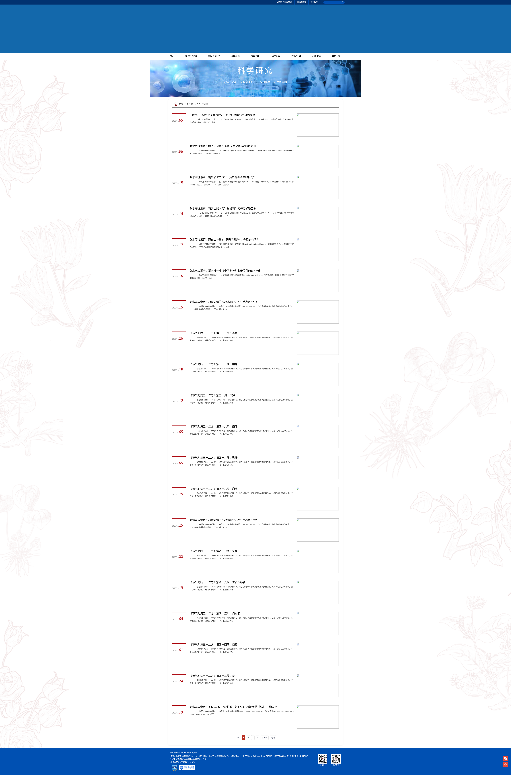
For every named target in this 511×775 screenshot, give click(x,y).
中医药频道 (301, 2)
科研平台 (248, 82)
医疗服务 (276, 56)
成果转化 (255, 56)
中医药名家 (214, 56)
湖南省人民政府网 (284, 2)
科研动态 (231, 82)
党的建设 (336, 56)
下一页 (264, 738)
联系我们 (314, 2)
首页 (172, 56)
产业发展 (296, 56)
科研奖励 (265, 82)
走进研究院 (191, 56)
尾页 (273, 738)
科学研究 (235, 56)
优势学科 (281, 82)
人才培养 (316, 56)
